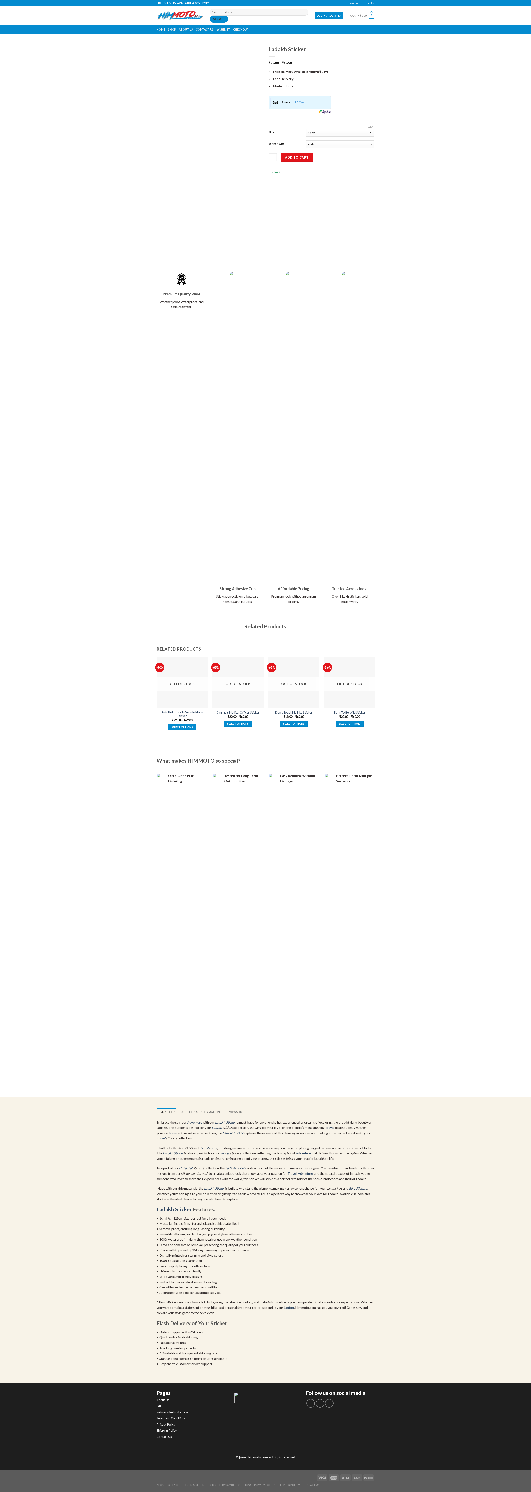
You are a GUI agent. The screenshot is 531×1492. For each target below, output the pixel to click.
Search (218, 19)
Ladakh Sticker (225, 1122)
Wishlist (354, 3)
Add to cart (296, 157)
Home (161, 29)
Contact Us (368, 3)
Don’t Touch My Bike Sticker (293, 712)
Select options (182, 727)
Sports (224, 1153)
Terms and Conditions (171, 1418)
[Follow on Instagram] (320, 1403)
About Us (186, 29)
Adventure (194, 1122)
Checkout (241, 29)
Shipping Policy (167, 1430)
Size (271, 132)
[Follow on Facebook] (263, 3)
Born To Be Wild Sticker (349, 712)
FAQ (160, 1406)
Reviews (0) (234, 1112)
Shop (172, 29)
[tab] (166, 1112)
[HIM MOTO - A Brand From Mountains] (180, 16)
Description (166, 1112)
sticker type (277, 143)
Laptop (217, 1127)
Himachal (185, 1168)
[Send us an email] (267, 3)
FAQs (175, 1484)
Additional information (200, 1112)
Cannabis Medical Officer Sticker (238, 712)
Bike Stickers (208, 1148)
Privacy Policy (166, 1424)
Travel (329, 1127)
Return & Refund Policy (172, 1412)
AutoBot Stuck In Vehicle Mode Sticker (182, 714)
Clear (370, 126)
